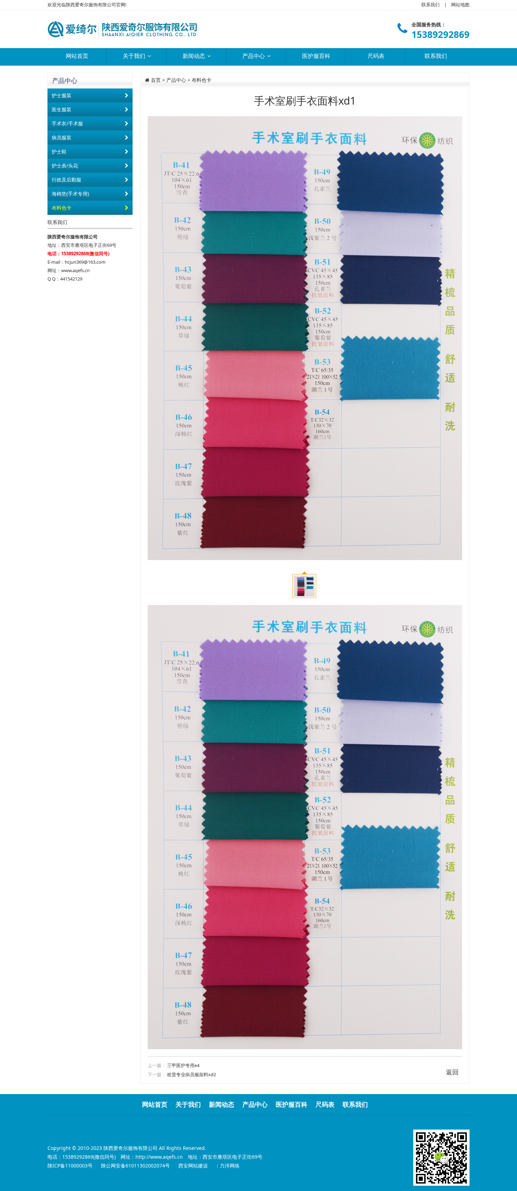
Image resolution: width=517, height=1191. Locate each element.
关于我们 (135, 56)
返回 (452, 1072)
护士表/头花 (65, 165)
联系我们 (430, 4)
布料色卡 (61, 207)
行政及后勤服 (66, 179)
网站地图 (460, 4)
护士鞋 (59, 151)
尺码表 (376, 56)
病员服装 (61, 137)
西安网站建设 (193, 1165)
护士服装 (61, 95)
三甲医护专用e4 (183, 1065)
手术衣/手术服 (67, 123)
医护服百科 (316, 56)
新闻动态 (194, 56)
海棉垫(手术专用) (70, 193)
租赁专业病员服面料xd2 (191, 1074)
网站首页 (77, 56)
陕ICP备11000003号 (70, 1165)
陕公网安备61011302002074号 (136, 1165)
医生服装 (61, 109)
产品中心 (254, 56)
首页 (155, 80)
